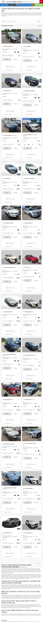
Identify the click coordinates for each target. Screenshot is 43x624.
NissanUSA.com (38, 621)
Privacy (32, 621)
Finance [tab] (15, 59)
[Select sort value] (40, 26)
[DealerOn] (4, 620)
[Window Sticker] (19, 189)
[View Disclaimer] (13, 55)
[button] (20, 36)
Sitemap (34, 621)
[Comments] (19, 55)
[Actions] (19, 46)
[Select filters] (38, 26)
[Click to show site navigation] (41, 1)
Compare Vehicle (8, 70)
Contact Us (28, 621)
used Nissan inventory (19, 570)
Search (38, 21)
